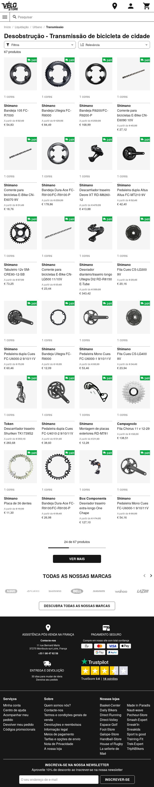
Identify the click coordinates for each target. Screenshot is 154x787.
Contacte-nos (48, 640)
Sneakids (133, 729)
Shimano (11, 105)
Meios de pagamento (59, 734)
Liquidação (22, 27)
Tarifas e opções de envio (62, 739)
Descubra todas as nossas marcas (77, 605)
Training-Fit (135, 739)
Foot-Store (107, 729)
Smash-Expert (137, 719)
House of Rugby (111, 743)
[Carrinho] (147, 6)
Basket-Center (110, 705)
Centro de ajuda (14, 710)
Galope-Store (109, 734)
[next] (151, 576)
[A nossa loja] (115, 6)
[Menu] (5, 17)
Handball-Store (111, 739)
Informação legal (56, 729)
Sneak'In (133, 724)
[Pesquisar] (14, 16)
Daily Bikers (108, 710)
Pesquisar (25, 17)
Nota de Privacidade (58, 743)
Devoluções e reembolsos (62, 724)
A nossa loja (53, 748)
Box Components (92, 498)
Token (8, 423)
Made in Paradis (138, 705)
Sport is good (136, 734)
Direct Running (110, 714)
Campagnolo (127, 423)
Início (7, 27)
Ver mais (77, 558)
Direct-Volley (109, 719)
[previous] (144, 576)
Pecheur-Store (137, 714)
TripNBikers (135, 748)
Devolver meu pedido (18, 724)
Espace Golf (108, 724)
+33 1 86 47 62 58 (48, 653)
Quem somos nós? (57, 705)
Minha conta (12, 705)
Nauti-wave (135, 710)
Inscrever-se (117, 779)
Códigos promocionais (19, 729)
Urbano (37, 27)
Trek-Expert (135, 743)
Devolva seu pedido (47, 679)
